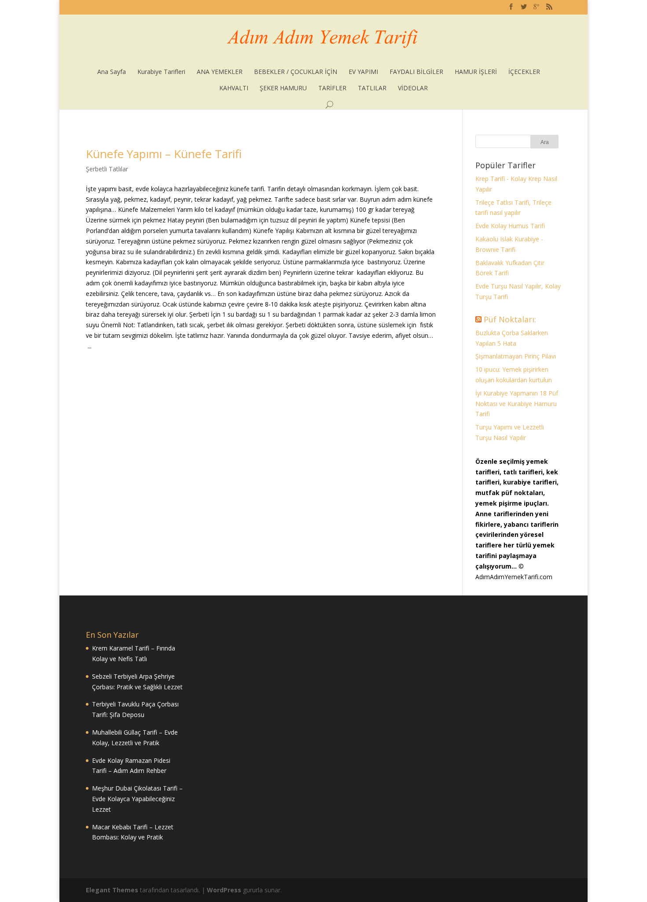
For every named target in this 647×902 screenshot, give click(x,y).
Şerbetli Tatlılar (107, 169)
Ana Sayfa (111, 71)
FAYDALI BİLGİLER (416, 71)
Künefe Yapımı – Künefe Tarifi (164, 154)
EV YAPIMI (363, 71)
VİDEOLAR (413, 88)
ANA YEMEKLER (220, 71)
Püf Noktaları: (510, 319)
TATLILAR (372, 88)
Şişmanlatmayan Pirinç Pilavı (515, 356)
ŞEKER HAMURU (283, 88)
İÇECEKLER (524, 71)
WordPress (224, 890)
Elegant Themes (112, 890)
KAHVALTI (233, 88)
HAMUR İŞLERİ (476, 71)
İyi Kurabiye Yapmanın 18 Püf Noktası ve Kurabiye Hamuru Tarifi (516, 403)
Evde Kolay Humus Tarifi (510, 226)
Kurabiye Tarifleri (161, 71)
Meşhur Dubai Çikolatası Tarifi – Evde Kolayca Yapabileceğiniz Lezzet (137, 798)
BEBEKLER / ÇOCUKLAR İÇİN (295, 71)
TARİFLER (332, 88)
